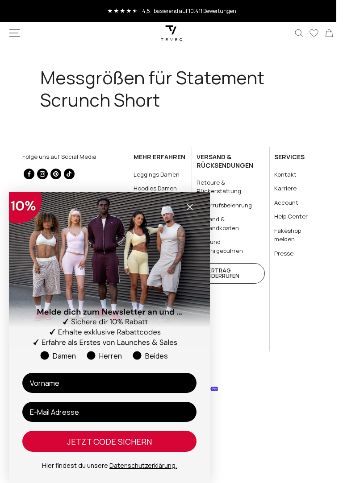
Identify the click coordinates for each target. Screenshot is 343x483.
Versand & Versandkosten (214, 223)
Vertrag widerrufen (218, 273)
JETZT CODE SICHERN (109, 441)
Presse (278, 253)
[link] (322, 33)
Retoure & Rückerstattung (215, 186)
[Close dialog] (190, 207)
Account (281, 202)
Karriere (280, 188)
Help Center (285, 216)
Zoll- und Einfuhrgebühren (216, 246)
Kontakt (280, 174)
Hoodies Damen (152, 188)
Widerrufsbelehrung (220, 205)
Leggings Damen (154, 174)
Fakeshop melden (282, 235)
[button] (14, 33)
